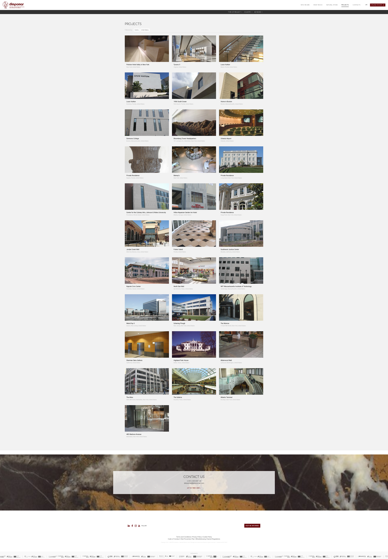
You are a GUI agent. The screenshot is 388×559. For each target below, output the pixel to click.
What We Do (317, 5)
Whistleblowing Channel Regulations (208, 539)
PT (366, 5)
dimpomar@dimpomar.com (194, 483)
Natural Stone (332, 5)
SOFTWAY (224, 542)
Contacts (356, 5)
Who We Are (305, 5)
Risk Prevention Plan (188, 539)
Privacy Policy (197, 537)
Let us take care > (194, 488)
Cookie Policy (207, 537)
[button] (235, 12)
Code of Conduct (174, 539)
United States (144, 30)
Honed (136, 30)
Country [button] (247, 12)
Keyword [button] (257, 12)
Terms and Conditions (183, 537)
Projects (345, 5)
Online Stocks (377, 5)
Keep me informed (252, 526)
